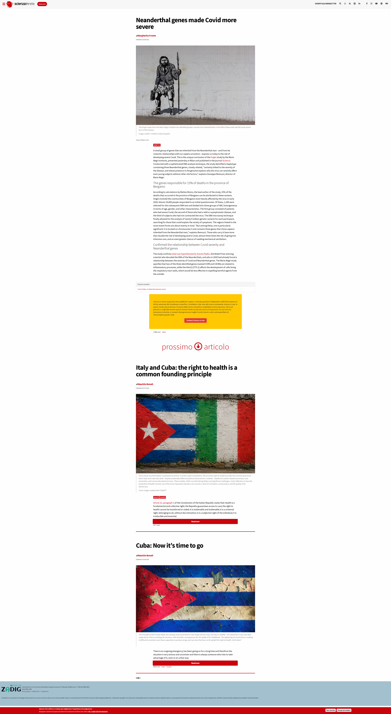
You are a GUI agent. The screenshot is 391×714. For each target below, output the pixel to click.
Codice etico (36, 691)
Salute (156, 497)
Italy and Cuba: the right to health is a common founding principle (186, 370)
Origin (213, 157)
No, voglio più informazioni (98, 712)
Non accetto (330, 710)
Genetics (157, 145)
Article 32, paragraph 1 (163, 502)
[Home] (21, 4)
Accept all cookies (344, 710)
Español (168, 667)
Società (163, 497)
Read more (195, 521)
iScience (226, 160)
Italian (164, 332)
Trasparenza (44, 691)
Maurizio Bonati (145, 384)
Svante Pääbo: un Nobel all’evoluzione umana (152, 289)
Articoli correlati (143, 284)
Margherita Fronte (147, 35)
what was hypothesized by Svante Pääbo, (191, 253)
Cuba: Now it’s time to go (169, 545)
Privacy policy (26, 691)
